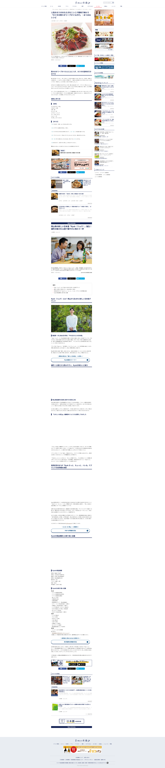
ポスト (72, 172)
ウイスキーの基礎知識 (104, 172)
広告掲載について (79, 757)
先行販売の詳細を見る (70, 642)
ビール (51, 6)
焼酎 (82, 6)
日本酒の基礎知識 (99, 174)
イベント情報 (44, 6)
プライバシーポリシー (88, 759)
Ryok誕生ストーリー (70, 360)
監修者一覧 (103, 759)
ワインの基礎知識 (107, 174)
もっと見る (110, 49)
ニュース (113, 6)
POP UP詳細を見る (70, 530)
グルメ (61, 20)
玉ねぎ (66, 20)
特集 (121, 6)
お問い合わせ (86, 757)
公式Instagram (69, 523)
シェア (63, 172)
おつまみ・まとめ (75, 200)
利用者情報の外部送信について (77, 759)
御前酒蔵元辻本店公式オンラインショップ (60, 633)
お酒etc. (105, 6)
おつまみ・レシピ (55, 20)
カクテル (97, 172)
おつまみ (98, 6)
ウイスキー (75, 6)
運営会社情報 (97, 759)
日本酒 (59, 6)
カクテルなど (90, 6)
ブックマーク (81, 172)
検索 (113, 2)
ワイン (67, 6)
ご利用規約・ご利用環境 (65, 759)
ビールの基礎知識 (99, 176)
